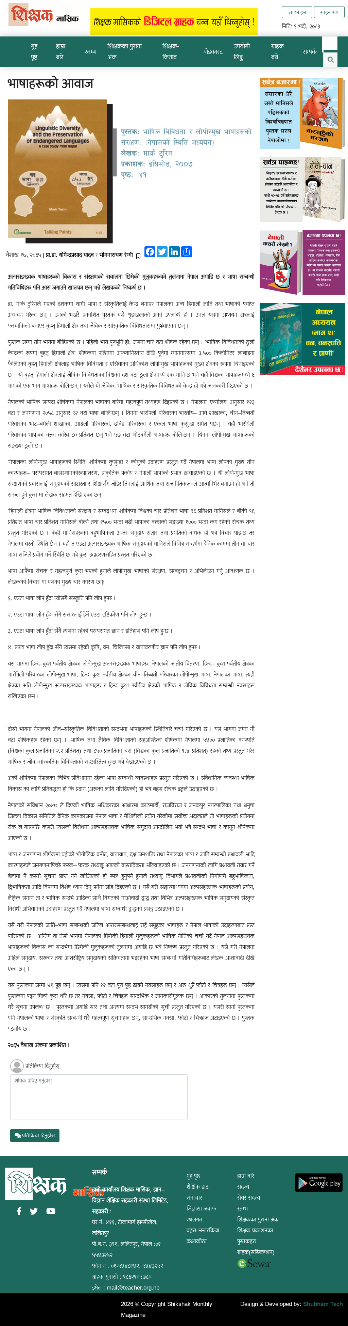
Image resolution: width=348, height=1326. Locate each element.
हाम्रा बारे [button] (60, 52)
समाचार (194, 1198)
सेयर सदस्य (248, 1198)
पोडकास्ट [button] (213, 51)
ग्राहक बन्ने (277, 52)
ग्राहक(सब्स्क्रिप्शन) (256, 1252)
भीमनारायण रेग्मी (116, 255)
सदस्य (243, 1187)
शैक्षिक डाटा (198, 1187)
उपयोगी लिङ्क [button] (242, 52)
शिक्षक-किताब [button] (170, 52)
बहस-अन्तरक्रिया (203, 1230)
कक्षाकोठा (197, 1241)
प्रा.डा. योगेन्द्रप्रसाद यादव (70, 255)
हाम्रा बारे (245, 1176)
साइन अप (329, 12)
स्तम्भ (242, 1208)
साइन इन (297, 12)
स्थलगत (194, 1219)
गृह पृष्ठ (34, 52)
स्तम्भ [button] (91, 51)
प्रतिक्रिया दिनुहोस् (42, 1066)
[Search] (330, 59)
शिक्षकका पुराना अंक (124, 52)
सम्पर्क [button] (310, 51)
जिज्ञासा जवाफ (201, 1208)
